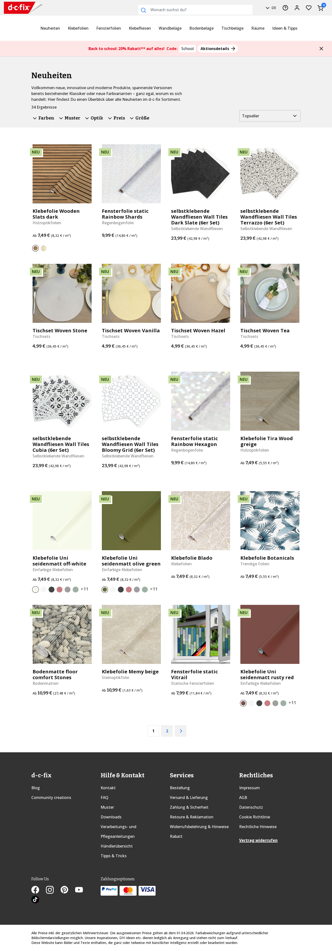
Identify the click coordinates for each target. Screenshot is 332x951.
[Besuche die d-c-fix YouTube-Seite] (82, 890)
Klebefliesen (140, 28)
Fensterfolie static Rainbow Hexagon (194, 441)
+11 (84, 589)
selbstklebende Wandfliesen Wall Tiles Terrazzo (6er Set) (268, 217)
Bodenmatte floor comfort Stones (55, 674)
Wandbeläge (170, 28)
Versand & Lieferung (189, 797)
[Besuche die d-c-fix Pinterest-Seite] (68, 890)
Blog (35, 787)
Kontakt (108, 787)
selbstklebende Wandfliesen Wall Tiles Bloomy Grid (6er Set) (130, 444)
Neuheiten (50, 28)
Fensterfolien (108, 28)
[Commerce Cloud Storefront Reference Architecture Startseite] (14, 8)
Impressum (249, 787)
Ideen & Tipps (284, 28)
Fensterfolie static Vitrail (194, 674)
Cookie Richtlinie (254, 817)
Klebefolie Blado (191, 558)
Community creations (51, 797)
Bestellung (180, 787)
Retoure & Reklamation (191, 817)
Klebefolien (78, 28)
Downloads (111, 817)
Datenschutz (251, 807)
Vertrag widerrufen (258, 840)
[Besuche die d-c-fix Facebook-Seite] (38, 890)
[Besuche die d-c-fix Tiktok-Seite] (35, 900)
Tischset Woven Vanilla (131, 331)
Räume (257, 28)
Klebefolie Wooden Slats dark (56, 214)
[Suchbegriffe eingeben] (143, 10)
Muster (107, 807)
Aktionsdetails (215, 48)
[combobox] (195, 10)
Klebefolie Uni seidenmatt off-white (59, 561)
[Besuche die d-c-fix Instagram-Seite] (53, 890)
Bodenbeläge (201, 28)
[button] (321, 48)
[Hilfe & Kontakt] (285, 8)
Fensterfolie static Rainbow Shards (125, 214)
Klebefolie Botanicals (267, 558)
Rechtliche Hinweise (258, 826)
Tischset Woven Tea (265, 331)
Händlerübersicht (117, 846)
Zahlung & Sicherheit (189, 807)
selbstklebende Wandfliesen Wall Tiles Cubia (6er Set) (61, 444)
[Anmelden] (297, 8)
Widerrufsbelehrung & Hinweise (199, 826)
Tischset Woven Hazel (198, 331)
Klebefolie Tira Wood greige (266, 441)
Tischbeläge (232, 28)
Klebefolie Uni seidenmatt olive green (131, 561)
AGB (243, 797)
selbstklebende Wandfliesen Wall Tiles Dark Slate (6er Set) (199, 217)
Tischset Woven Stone (60, 331)
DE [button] (273, 7)
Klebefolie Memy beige (130, 672)
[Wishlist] (309, 8)
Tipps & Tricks (114, 855)
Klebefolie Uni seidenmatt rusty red (267, 674)
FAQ (104, 797)
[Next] (180, 731)
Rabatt (176, 836)
